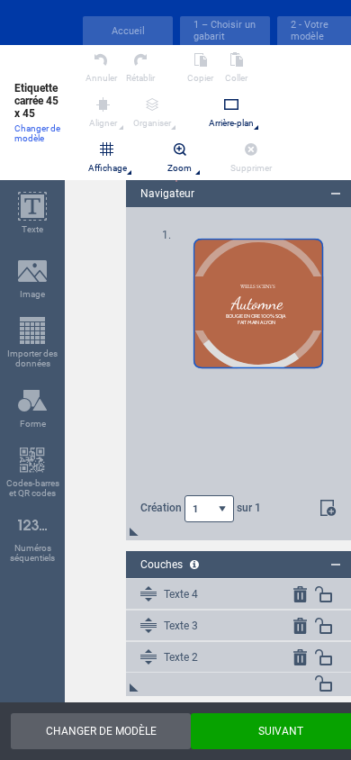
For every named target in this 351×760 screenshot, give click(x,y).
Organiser (152, 123)
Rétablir (140, 78)
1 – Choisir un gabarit (225, 30)
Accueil (128, 31)
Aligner (103, 123)
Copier (200, 78)
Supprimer (251, 168)
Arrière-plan (231, 123)
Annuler (101, 78)
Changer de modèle (37, 133)
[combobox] (209, 508)
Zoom (179, 168)
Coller (236, 78)
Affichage (107, 168)
